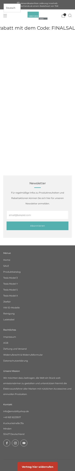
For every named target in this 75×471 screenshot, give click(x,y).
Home (6, 260)
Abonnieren (37, 225)
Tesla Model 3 (10, 277)
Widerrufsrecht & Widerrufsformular (23, 354)
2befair (7, 301)
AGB (5, 342)
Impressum (9, 336)
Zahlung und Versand (15, 348)
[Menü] (5, 16)
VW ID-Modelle (11, 307)
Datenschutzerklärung (15, 360)
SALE (6, 265)
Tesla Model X (10, 295)
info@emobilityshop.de (16, 411)
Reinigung (9, 313)
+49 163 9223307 (12, 417)
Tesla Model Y (10, 283)
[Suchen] (70, 15)
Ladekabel (8, 319)
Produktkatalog (12, 271)
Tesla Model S (10, 289)
